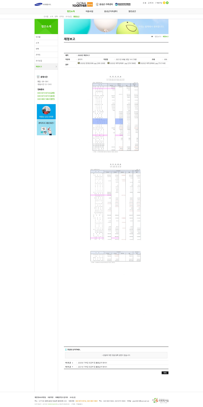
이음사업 (89, 11)
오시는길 (69, 16)
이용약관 (50, 397)
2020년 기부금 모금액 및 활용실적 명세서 (92, 363)
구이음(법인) (79, 404)
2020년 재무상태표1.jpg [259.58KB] (122, 63)
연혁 (56, 16)
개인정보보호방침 (40, 397)
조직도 (61, 16)
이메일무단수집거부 (61, 397)
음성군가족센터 (110, 11)
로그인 (151, 3)
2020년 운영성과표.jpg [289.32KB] (92, 63)
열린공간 (132, 11)
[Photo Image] (116, 74)
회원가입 (159, 3)
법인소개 (71, 11)
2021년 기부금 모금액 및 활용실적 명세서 (92, 367)
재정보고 (76, 16)
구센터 (73, 404)
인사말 (46, 16)
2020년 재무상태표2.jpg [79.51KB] (153, 63)
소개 (51, 16)
